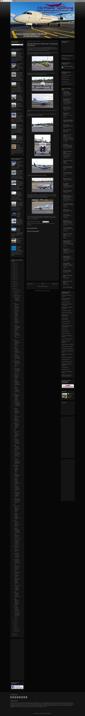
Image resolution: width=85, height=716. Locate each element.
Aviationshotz (66, 214)
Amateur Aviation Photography (67, 257)
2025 (14, 264)
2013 (14, 286)
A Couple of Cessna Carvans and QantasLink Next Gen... (17, 461)
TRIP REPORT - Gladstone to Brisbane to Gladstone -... (17, 404)
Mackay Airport (65, 77)
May (15, 624)
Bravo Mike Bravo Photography (67, 99)
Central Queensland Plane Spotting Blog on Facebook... (17, 418)
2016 (14, 281)
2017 (14, 279)
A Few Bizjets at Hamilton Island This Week (17, 614)
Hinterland (29, 224)
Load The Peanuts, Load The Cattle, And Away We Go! (68, 244)
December (16, 290)
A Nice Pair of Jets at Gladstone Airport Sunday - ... (17, 376)
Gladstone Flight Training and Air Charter (67, 326)
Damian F (71, 393)
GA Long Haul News (67, 287)
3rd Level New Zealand (66, 114)
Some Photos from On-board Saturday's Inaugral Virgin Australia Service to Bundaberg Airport (17, 67)
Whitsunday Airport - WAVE (67, 344)
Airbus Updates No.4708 (68, 121)
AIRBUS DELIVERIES (68, 120)
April (15, 625)
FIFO (54, 223)
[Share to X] (45, 221)
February (16, 629)
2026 (14, 263)
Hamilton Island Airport (66, 83)
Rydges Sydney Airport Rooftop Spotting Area (66, 375)
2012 (14, 288)
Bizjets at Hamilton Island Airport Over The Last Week (17, 320)
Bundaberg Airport (66, 359)
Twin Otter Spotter (67, 227)
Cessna (46, 223)
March (15, 627)
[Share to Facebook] (47, 221)
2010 (14, 635)
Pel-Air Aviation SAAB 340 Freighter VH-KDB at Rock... (17, 494)
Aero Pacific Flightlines (66, 184)
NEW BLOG (65, 283)
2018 (14, 277)
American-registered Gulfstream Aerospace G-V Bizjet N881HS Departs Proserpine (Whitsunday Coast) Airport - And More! (17, 196)
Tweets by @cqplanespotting (65, 58)
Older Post (55, 283)
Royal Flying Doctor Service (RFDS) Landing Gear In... (16, 313)
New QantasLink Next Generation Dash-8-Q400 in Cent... (17, 508)
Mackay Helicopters (66, 333)
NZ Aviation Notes (67, 270)
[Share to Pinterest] (48, 221)
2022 (14, 270)
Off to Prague (65, 131)
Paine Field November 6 (68, 179)
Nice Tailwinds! (66, 277)
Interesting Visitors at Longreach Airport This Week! (17, 488)
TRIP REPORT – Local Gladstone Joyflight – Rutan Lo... (17, 588)
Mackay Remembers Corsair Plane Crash (17, 536)
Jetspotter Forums (66, 369)
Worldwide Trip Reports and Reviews (68, 196)
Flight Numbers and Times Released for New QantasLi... (17, 448)
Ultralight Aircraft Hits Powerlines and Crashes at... (17, 357)
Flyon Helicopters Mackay (67, 338)
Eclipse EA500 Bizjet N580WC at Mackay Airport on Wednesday (17, 241)
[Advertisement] (42, 271)
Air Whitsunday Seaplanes (67, 348)
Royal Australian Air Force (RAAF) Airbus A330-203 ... (17, 594)
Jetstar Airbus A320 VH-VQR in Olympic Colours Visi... (16, 581)
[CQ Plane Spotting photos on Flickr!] (68, 68)
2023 (14, 268)
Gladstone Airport (65, 79)
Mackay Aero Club (66, 331)
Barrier (38, 223)
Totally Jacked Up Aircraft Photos (67, 241)
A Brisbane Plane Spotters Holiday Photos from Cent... (17, 481)
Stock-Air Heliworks (66, 321)
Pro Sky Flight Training (66, 357)
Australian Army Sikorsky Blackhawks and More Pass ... (17, 411)
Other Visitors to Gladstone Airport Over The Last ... (17, 370)
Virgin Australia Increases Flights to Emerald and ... (17, 299)
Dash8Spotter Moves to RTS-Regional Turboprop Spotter (68, 265)
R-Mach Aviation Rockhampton (65, 315)
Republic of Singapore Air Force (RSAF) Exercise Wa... (16, 426)
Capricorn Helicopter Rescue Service (66, 299)
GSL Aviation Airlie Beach (67, 346)
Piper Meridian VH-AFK (67, 210)
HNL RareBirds (66, 125)
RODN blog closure (67, 191)
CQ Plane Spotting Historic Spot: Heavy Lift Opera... (17, 609)
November (16, 291)
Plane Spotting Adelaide (66, 250)
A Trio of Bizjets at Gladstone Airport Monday (19, 214)
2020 (14, 273)
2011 (14, 633)
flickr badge (70, 66)
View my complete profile (70, 396)
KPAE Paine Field (67, 178)
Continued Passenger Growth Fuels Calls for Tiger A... (17, 441)
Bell (44, 223)
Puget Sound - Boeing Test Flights (67, 221)
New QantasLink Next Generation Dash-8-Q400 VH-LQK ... (17, 434)
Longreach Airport (65, 301)
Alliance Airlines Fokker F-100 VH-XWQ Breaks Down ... (17, 350)
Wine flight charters (67, 271)
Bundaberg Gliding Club (67, 361)
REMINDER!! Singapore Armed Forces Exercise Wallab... (16, 397)
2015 (14, 283)
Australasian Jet (33, 223)
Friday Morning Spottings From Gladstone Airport (17, 574)
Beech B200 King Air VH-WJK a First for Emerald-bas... (17, 562)
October (16, 293)
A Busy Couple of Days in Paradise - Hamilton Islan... (17, 568)
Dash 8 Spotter (66, 263)
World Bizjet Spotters (68, 203)
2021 (14, 272)
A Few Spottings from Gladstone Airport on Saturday (16, 306)
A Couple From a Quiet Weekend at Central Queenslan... (17, 542)
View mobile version (42, 286)
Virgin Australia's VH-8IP (68, 126)
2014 (14, 284)
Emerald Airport (65, 81)
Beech (41, 223)
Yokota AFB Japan (67, 172)
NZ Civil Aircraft (66, 107)
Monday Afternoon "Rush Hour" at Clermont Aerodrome (17, 530)
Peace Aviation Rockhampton (65, 319)
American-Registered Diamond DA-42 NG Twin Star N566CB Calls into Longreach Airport (17, 98)
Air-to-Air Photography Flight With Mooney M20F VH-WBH (17, 328)
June (15, 622)
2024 (14, 266)
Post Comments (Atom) (45, 290)
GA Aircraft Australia (67, 166)
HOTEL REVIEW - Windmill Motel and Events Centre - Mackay (68, 198)
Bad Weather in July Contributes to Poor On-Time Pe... (17, 555)
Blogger (49, 713)
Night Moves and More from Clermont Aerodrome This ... (16, 548)
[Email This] (43, 221)
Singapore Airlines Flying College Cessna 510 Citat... (17, 516)
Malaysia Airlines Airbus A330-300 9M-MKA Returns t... (17, 343)
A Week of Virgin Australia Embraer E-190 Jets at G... (17, 390)
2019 (14, 275)
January (16, 631)
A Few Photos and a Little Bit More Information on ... (17, 455)
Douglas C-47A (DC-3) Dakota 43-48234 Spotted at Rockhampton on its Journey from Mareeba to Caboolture (17, 107)
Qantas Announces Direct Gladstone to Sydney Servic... (17, 523)
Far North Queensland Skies (67, 145)
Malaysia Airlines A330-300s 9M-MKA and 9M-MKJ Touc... (17, 382)
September (16, 295)
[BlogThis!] (44, 221)
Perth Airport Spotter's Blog (66, 92)
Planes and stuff (67, 129)
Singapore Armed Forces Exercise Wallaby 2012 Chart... (16, 468)
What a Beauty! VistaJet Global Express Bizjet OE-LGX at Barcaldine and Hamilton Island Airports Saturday (17, 232)
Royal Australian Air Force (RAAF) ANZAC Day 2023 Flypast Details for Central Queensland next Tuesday (17, 139)
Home (42, 283)
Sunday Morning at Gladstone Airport (16, 475)
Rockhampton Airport (66, 75)
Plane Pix (65, 162)
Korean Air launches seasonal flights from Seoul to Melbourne (67, 102)
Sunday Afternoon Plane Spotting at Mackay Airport (16, 602)
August (15, 618)
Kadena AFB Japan (67, 190)
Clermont (50, 223)
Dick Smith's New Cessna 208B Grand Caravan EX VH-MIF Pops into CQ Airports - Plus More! (17, 222)
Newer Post (30, 283)
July (15, 620)
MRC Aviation (66, 209)
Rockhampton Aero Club (67, 312)
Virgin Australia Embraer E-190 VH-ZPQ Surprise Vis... (17, 501)
